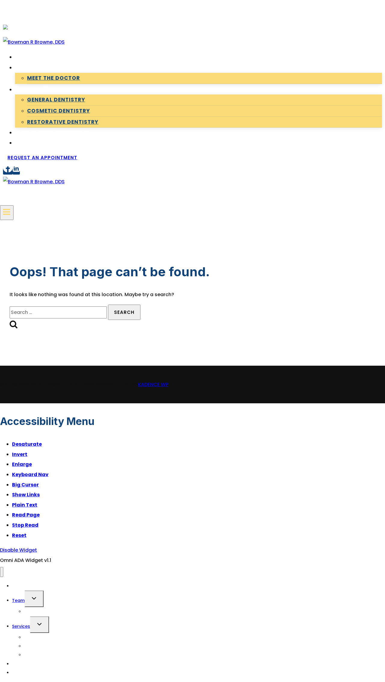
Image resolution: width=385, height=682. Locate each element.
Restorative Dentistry (62, 122)
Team (18, 600)
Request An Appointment (42, 157)
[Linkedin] (16, 170)
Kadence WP (153, 384)
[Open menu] (7, 212)
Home (25, 57)
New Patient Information (54, 132)
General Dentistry (56, 99)
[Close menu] (1, 572)
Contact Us (35, 143)
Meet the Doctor (53, 78)
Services (21, 626)
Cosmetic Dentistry (58, 110)
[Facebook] (8, 170)
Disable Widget (18, 550)
